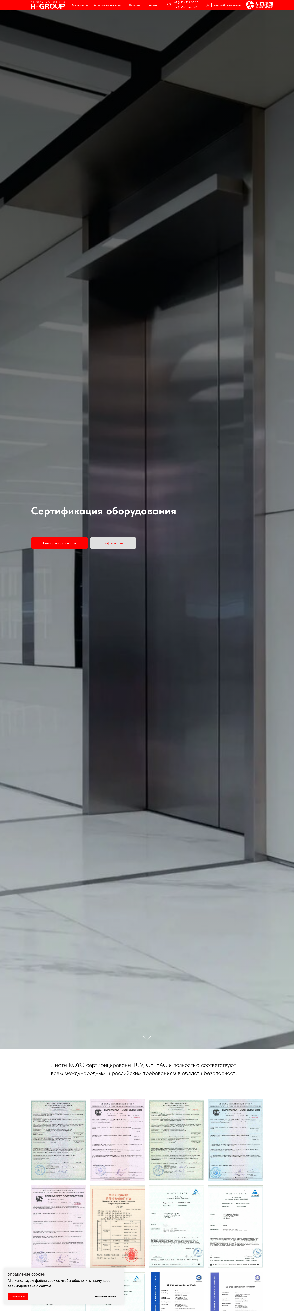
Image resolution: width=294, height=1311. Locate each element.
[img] (48, 5)
